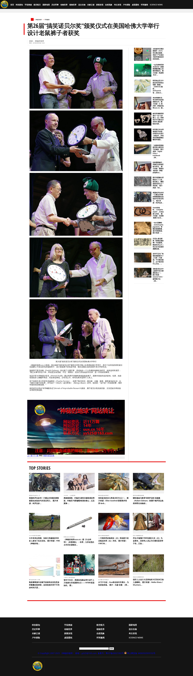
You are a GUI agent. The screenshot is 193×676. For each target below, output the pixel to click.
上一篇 (30, 455)
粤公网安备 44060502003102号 (141, 653)
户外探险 (126, 4)
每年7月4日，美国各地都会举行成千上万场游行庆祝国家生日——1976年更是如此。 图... (79, 583)
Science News (156, 4)
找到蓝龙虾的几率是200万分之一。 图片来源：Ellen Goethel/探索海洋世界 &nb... (113, 501)
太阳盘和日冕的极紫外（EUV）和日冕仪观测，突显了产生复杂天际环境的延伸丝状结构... (158, 54)
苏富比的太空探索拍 (69, 537)
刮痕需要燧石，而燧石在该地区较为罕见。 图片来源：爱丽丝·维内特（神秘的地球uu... (158, 167)
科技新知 (19, 4)
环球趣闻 (144, 4)
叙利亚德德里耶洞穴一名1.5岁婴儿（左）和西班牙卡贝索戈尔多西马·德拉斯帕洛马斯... (158, 119)
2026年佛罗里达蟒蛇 (35, 535)
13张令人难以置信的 (70, 577)
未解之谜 (90, 4)
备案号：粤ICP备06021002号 (111, 653)
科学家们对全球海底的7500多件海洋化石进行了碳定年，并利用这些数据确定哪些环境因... (158, 134)
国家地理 (46, 4)
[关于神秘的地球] (38, 666)
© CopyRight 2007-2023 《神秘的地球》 (56, 653)
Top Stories (39, 468)
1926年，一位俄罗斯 (70, 495)
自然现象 (108, 4)
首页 (12, 4)
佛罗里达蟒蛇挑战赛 (138, 495)
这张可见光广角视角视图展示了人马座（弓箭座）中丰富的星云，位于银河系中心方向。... (158, 259)
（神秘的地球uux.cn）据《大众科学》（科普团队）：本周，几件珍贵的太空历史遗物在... (79, 542)
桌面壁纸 (135, 4)
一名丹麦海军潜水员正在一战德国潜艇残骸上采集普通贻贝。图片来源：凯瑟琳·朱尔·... (158, 70)
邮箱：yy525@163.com (86, 653)
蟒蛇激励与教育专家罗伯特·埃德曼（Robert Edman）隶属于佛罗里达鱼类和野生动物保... (148, 501)
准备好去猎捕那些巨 (138, 577)
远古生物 (81, 4)
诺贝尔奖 (50, 455)
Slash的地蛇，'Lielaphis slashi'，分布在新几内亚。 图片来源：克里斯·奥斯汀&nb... (158, 213)
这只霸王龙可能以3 (103, 579)
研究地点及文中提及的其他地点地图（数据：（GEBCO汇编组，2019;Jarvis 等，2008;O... (158, 87)
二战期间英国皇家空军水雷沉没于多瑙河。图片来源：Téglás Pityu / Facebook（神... (158, 151)
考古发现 (117, 4)
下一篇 (35, 455)
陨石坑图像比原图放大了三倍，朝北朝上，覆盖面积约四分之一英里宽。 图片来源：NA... (158, 182)
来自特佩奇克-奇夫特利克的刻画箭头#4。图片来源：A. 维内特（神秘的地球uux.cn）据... (158, 103)
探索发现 (99, 4)
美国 (45, 455)
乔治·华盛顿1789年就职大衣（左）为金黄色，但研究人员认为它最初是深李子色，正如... (148, 541)
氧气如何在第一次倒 (35, 579)
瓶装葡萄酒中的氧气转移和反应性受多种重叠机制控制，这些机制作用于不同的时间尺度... (44, 585)
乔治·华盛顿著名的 (138, 535)
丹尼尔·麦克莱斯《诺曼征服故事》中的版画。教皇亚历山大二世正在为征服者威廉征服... (158, 244)
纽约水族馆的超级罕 (104, 535)
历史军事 (55, 4)
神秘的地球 (39, 19)
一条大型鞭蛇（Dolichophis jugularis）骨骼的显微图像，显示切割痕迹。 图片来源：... (158, 228)
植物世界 (73, 4)
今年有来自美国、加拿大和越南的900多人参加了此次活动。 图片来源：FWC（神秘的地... (44, 541)
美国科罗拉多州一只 (35, 495)
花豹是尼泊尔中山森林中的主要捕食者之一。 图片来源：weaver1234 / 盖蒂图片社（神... (158, 275)
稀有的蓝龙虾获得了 (104, 495)
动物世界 (64, 4)
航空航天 (37, 4)
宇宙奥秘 (28, 4)
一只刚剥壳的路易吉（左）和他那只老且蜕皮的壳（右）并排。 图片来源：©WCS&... (113, 541)
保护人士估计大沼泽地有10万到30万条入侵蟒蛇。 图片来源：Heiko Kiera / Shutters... (148, 582)
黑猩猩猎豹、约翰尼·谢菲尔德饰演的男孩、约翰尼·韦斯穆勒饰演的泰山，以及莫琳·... (79, 501)
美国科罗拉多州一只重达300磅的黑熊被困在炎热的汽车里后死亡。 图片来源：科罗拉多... (158, 198)
